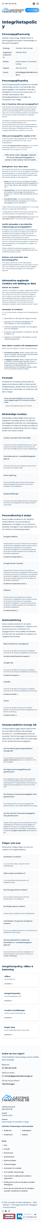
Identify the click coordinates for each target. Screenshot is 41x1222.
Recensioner (8, 1153)
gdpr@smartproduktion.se (12, 760)
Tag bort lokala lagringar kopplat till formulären (18, 405)
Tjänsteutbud (9, 1157)
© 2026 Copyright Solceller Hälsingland (16, 1202)
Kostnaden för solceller (12, 1168)
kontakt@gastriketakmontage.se (18, 145)
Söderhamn (8, 1135)
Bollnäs (25, 1135)
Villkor (35, 1202)
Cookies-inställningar (10, 956)
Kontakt (7, 1149)
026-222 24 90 (7, 1109)
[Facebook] (33, 3)
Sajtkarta (6, 1205)
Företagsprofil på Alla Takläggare (24, 1205)
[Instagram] (37, 3)
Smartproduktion (9, 1207)
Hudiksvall (7, 1130)
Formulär (24, 155)
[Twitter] (9, 1211)
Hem (5, 1145)
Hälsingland (26, 1130)
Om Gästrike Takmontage (14, 1172)
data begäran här (7, 219)
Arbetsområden (10, 1161)
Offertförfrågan (32, 10)
